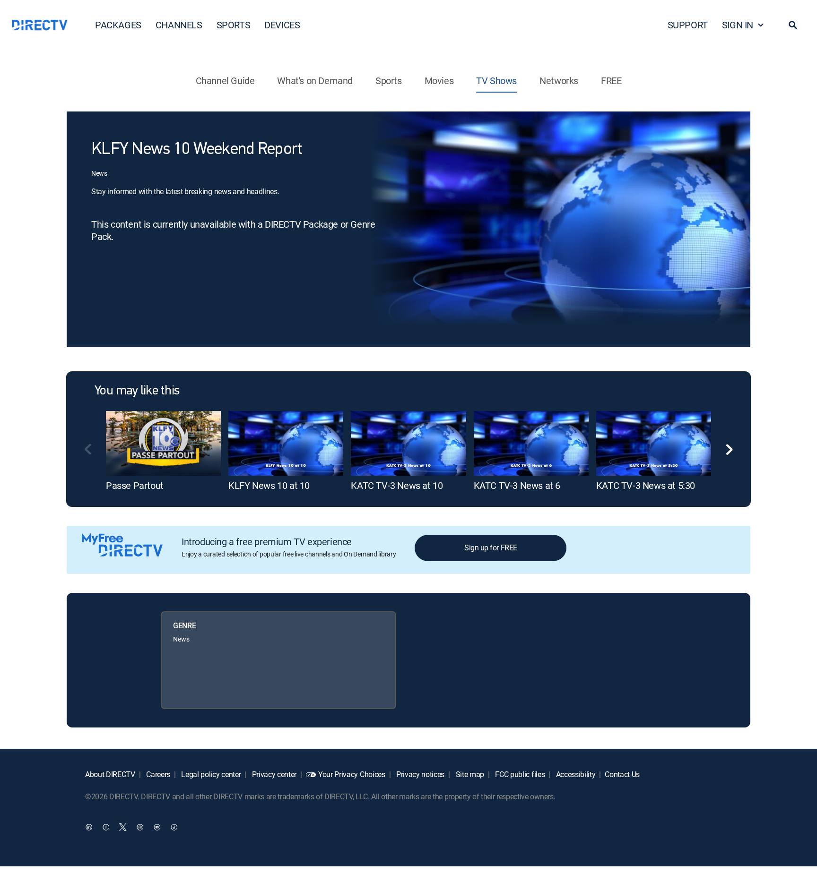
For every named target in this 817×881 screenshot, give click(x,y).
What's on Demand (315, 80)
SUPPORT (688, 24)
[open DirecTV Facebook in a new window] (106, 826)
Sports (388, 80)
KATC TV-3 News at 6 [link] (517, 485)
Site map (469, 774)
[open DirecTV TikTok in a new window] (174, 826)
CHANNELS (179, 24)
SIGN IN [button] (737, 24)
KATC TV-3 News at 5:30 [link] (645, 485)
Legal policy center (210, 774)
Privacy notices (419, 774)
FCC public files (519, 774)
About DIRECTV (110, 774)
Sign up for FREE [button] (490, 547)
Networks (558, 80)
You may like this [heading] (137, 391)
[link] (163, 443)
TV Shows (496, 80)
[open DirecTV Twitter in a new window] (123, 826)
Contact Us (622, 774)
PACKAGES (118, 24)
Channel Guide (225, 80)
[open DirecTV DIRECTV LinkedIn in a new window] (89, 826)
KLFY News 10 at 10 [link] (269, 485)
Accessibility (575, 774)
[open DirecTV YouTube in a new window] (157, 826)
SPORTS (234, 24)
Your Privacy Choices (351, 774)
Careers (157, 774)
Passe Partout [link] (135, 485)
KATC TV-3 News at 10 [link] (397, 485)
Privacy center (273, 774)
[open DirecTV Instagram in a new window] (140, 826)
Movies (439, 80)
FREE (611, 80)
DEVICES (282, 24)
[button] (793, 25)
